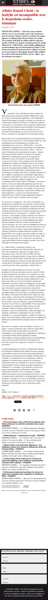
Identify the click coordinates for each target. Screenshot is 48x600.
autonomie (16, 396)
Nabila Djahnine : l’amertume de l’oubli (19, 435)
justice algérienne (8, 398)
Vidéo (4, 571)
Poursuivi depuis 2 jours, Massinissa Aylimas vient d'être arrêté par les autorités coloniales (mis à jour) (23, 423)
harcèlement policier (35, 396)
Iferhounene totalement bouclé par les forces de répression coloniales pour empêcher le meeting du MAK (23, 474)
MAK (33, 398)
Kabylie (18, 398)
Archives (5, 561)
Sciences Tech (24, 492)
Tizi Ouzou (40, 398)
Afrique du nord (10, 490)
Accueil (5, 557)
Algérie (9, 396)
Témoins (5, 582)
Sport (28, 490)
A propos (6, 578)
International (23, 490)
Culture (32, 490)
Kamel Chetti (26, 398)
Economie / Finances (40, 490)
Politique (17, 490)
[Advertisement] (23, 522)
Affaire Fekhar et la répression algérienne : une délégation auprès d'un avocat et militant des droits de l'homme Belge (24, 447)
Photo (4, 568)
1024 (26, 486)
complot (24, 396)
